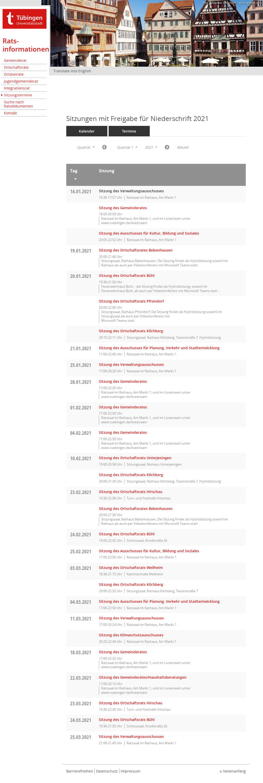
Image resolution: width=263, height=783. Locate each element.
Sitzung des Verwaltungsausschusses (131, 364)
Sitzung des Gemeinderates (123, 207)
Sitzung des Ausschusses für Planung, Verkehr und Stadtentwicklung (159, 347)
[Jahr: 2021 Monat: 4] (167, 147)
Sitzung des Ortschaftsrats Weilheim (131, 567)
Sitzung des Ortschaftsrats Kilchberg (131, 330)
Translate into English (72, 70)
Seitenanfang (234, 771)
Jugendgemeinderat (21, 81)
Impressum (130, 771)
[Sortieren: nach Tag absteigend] (80, 178)
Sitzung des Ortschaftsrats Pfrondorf (131, 301)
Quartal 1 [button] (125, 147)
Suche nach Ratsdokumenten (18, 103)
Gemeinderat (15, 60)
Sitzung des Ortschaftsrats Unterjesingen (135, 457)
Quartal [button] (84, 147)
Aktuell (183, 147)
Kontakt (10, 113)
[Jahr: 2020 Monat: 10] (104, 147)
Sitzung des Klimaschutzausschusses (131, 635)
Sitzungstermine (18, 95)
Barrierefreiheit (79, 771)
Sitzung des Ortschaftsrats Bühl (127, 275)
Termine (129, 131)
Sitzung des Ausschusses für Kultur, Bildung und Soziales (149, 233)
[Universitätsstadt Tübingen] (24, 18)
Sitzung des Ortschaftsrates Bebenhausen (136, 250)
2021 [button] (149, 147)
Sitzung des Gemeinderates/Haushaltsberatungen (142, 677)
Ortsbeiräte (14, 74)
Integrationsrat (17, 88)
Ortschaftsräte (16, 67)
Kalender (87, 131)
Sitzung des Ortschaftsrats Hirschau (130, 491)
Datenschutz (107, 771)
